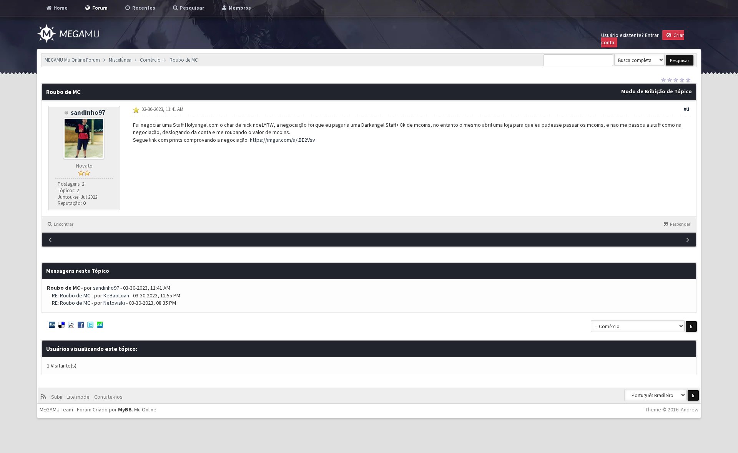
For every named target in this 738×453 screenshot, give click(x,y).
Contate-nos (108, 396)
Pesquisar (191, 8)
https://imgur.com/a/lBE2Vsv (282, 139)
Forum (99, 8)
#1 (687, 109)
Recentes (143, 8)
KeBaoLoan (116, 295)
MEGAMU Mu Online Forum (72, 60)
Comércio (150, 60)
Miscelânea (120, 60)
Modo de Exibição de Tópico (656, 91)
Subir (58, 396)
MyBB (125, 409)
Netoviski (114, 302)
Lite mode (79, 396)
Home (60, 8)
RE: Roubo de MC (71, 295)
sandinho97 (88, 112)
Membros (239, 8)
